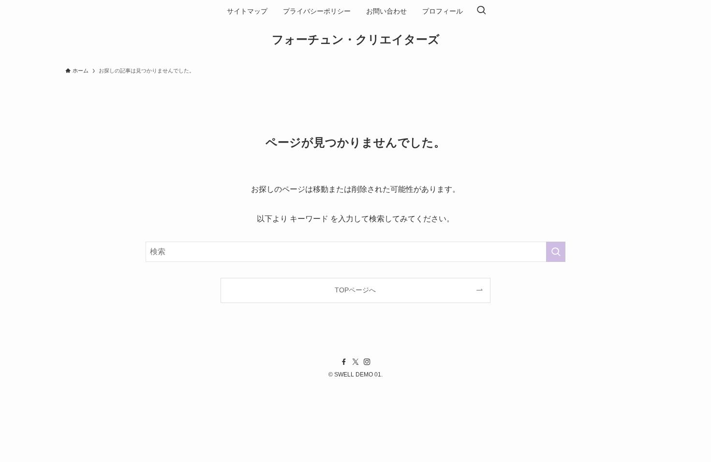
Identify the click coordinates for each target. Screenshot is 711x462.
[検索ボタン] (481, 11)
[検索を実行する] (555, 252)
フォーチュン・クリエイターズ (356, 39)
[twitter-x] (355, 362)
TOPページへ (355, 290)
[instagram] (367, 362)
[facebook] (344, 362)
